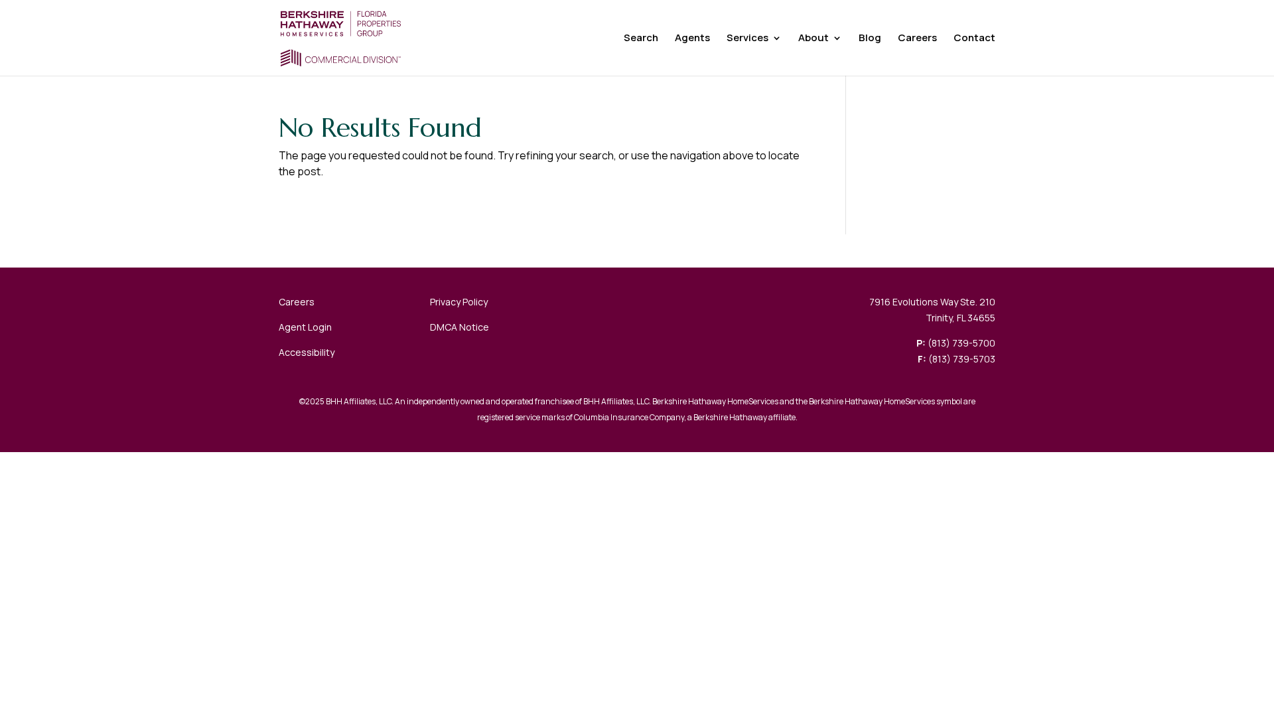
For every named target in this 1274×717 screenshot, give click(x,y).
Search (641, 38)
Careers (917, 38)
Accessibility (306, 352)
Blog (870, 38)
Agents (692, 38)
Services (747, 38)
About (813, 38)
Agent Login (305, 327)
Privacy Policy (459, 301)
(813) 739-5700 (961, 343)
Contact (974, 38)
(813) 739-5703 (961, 359)
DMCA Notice (459, 327)
